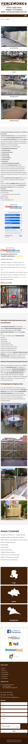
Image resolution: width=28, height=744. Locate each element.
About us (4, 670)
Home (2, 19)
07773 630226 (17, 10)
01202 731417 (17, 8)
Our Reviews (5, 678)
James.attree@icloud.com (17, 12)
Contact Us (4, 676)
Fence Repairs (5, 674)
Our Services (5, 672)
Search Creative (17, 741)
